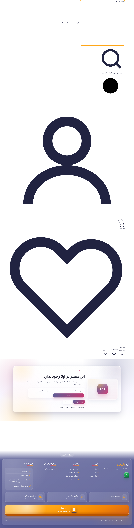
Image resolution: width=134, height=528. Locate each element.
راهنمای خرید (74, 469)
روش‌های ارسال (50, 469)
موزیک (61, 407)
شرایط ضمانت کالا (72, 476)
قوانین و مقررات (124, 520)
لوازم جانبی (81, 407)
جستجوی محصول (79, 390)
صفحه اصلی (67, 402)
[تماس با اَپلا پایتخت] (126, 474)
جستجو (68, 395)
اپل (67, 407)
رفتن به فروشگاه (79, 402)
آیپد (96, 472)
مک (96, 469)
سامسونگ (73, 407)
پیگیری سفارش (73, 472)
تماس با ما (74, 479)
